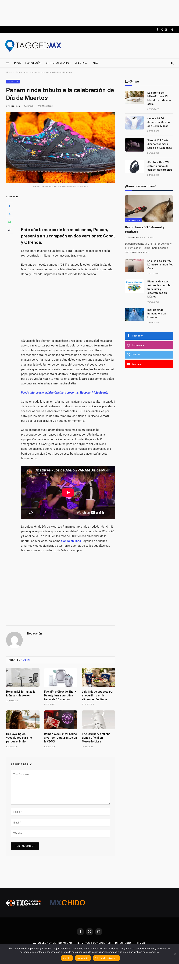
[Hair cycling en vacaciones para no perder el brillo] (23, 719)
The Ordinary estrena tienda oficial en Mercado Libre (96, 737)
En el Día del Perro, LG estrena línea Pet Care (160, 264)
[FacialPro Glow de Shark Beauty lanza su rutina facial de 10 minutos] (60, 677)
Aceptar (66, 958)
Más (95, 63)
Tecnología (32, 63)
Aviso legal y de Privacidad (52, 943)
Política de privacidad (107, 958)
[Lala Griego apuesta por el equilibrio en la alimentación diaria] (98, 677)
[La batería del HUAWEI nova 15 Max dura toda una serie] (134, 97)
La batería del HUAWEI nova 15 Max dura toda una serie (159, 98)
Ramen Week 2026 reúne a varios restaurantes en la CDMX (60, 737)
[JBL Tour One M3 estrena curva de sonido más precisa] (134, 166)
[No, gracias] (174, 954)
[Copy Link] (9, 230)
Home (9, 72)
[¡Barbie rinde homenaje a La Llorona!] (134, 314)
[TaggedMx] (33, 45)
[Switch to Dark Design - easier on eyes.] (172, 29)
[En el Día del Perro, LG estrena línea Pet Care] (134, 265)
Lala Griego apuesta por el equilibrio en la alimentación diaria (98, 695)
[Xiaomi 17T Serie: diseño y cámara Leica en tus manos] (134, 145)
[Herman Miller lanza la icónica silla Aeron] (23, 677)
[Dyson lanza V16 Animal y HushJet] (149, 208)
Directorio (123, 943)
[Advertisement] (89, 13)
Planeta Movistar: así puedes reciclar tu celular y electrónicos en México (159, 289)
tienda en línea (71, 541)
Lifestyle (81, 63)
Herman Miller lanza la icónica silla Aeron (20, 693)
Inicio (18, 63)
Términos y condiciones (93, 943)
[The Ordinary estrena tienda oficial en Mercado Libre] (98, 719)
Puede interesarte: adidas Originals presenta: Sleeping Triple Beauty (64, 392)
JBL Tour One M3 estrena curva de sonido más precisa (159, 166)
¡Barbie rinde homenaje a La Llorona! (156, 313)
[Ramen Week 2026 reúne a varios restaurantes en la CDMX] (60, 719)
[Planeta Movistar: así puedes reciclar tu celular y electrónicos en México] (134, 286)
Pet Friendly (133, 220)
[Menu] (7, 62)
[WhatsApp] (9, 222)
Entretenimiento (57, 63)
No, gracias (83, 958)
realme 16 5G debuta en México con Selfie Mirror (158, 122)
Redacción (14, 106)
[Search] (172, 63)
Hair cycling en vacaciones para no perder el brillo (19, 737)
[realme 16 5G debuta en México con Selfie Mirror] (134, 123)
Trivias (140, 943)
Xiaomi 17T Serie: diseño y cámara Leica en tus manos (159, 144)
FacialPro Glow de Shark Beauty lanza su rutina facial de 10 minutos (60, 695)
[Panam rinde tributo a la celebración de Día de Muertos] (60, 147)
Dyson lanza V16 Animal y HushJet (144, 229)
